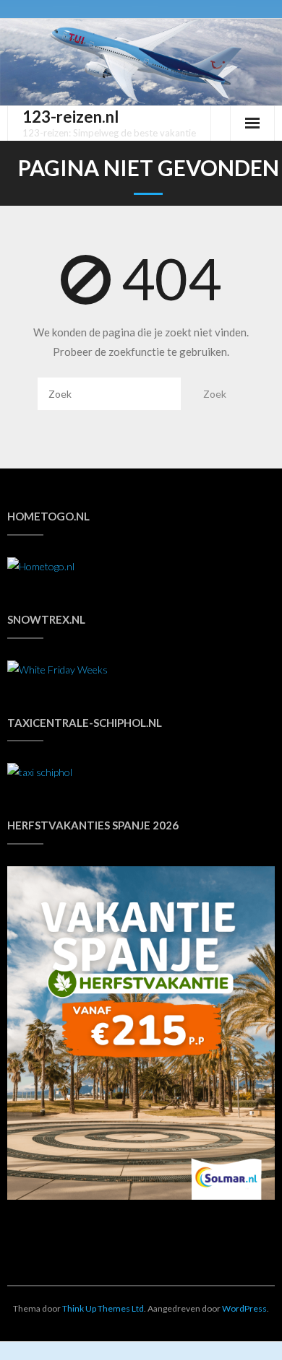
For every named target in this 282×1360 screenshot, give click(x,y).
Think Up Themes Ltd (103, 1308)
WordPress (244, 1308)
